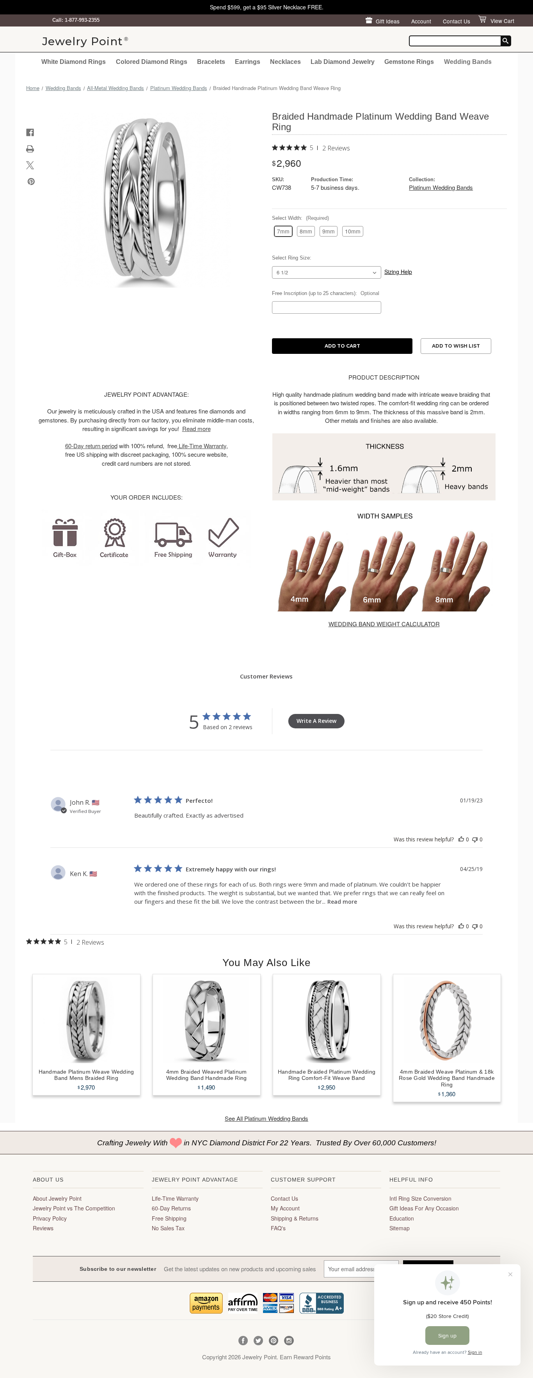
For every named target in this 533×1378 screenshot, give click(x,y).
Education (401, 1218)
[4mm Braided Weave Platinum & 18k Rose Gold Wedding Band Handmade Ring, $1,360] (446, 1020)
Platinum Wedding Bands (441, 187)
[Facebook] (30, 132)
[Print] (30, 148)
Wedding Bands (468, 61)
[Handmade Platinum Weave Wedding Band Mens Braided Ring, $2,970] (86, 1020)
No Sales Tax (168, 1228)
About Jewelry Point (57, 1198)
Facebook (243, 1341)
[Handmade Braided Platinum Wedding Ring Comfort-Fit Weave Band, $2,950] (326, 1020)
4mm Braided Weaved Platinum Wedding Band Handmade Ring (206, 1075)
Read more (342, 901)
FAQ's (278, 1228)
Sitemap (399, 1228)
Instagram (289, 1341)
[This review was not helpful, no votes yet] (475, 839)
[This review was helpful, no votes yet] (461, 839)
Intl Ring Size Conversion (420, 1198)
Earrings (247, 61)
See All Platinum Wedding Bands (266, 1118)
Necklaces (285, 61)
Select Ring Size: (291, 258)
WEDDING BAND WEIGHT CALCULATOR (384, 624)
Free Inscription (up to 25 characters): (325, 293)
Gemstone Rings (409, 61)
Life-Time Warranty (175, 1198)
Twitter (258, 1341)
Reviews (43, 1228)
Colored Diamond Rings (151, 61)
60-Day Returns (171, 1208)
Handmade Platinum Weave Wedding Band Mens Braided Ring (86, 1075)
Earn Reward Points (305, 1357)
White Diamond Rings (73, 61)
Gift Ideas (388, 21)
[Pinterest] (31, 181)
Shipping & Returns (294, 1218)
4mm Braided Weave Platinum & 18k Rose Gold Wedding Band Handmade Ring (447, 1078)
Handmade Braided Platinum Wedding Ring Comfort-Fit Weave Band (326, 1075)
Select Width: (300, 218)
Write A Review (316, 720)
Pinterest (274, 1341)
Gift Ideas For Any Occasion (424, 1208)
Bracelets (211, 61)
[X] (30, 165)
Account (421, 21)
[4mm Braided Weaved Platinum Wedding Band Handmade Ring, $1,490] (206, 1020)
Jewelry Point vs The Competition (74, 1208)
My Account (285, 1208)
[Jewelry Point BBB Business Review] (321, 1302)
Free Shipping (169, 1218)
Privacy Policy (50, 1218)
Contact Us (456, 21)
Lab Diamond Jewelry (343, 61)
